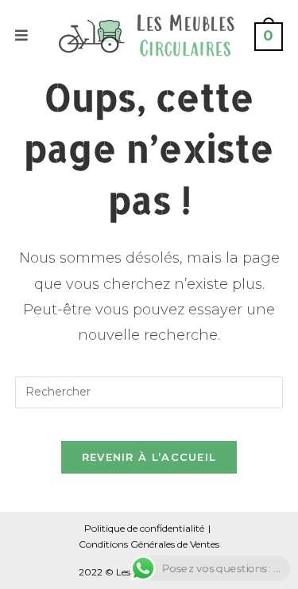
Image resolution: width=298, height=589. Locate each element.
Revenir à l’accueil (149, 457)
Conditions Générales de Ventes (149, 544)
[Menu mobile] (22, 36)
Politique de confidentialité (144, 528)
